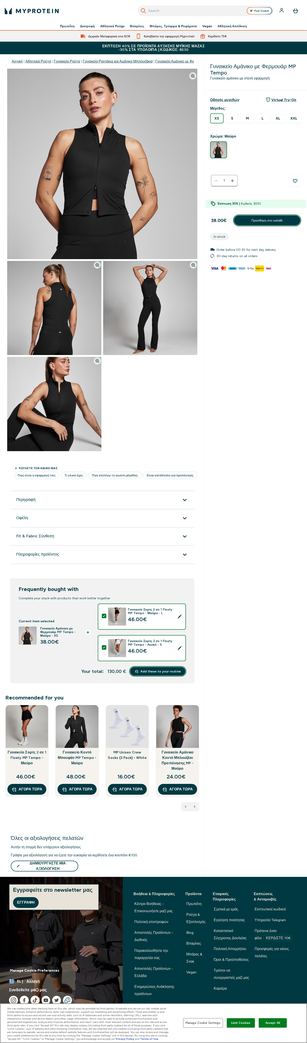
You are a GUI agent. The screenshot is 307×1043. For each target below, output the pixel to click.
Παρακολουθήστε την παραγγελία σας (151, 954)
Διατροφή (87, 26)
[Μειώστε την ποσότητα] (216, 180)
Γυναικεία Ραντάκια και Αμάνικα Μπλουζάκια (118, 61)
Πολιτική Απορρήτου (230, 949)
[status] (224, 180)
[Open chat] (67, 1000)
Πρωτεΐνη (67, 26)
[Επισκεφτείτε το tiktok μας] (35, 1000)
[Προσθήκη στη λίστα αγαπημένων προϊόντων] (295, 180)
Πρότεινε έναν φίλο (273, 934)
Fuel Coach (261, 10)
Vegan (207, 26)
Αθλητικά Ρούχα (112, 26)
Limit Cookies (240, 1023)
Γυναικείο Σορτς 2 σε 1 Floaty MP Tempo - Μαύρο (27, 757)
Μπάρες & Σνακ (194, 957)
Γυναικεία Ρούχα (67, 61)
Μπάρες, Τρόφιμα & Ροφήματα (173, 26)
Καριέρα (220, 988)
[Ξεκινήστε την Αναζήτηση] (143, 10)
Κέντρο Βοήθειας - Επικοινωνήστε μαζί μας (153, 907)
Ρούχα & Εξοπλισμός (196, 918)
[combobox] (206, 10)
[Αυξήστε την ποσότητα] (232, 180)
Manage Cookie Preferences (34, 970)
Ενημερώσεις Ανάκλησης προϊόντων (154, 990)
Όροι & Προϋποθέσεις (231, 960)
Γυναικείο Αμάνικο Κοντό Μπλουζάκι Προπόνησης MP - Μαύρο (178, 760)
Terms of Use (149, 1039)
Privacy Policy (125, 1039)
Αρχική (17, 61)
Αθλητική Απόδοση (232, 26)
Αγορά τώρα (30, 789)
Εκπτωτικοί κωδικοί (270, 909)
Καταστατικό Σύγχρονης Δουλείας (230, 934)
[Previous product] (185, 806)
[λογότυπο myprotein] (32, 11)
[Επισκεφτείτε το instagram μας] (13, 1000)
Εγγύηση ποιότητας (229, 920)
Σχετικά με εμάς (226, 909)
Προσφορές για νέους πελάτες (272, 952)
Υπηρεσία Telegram (270, 920)
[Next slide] (198, 761)
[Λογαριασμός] (282, 11)
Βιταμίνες (137, 26)
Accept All (272, 1023)
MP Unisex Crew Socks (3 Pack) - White (127, 755)
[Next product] (194, 806)
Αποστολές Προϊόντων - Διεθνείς (153, 936)
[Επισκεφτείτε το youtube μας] (45, 1000)
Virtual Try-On (283, 100)
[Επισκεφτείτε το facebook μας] (24, 1000)
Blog (190, 932)
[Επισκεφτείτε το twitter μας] (56, 1000)
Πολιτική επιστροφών (151, 922)
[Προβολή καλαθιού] (295, 11)
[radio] (217, 118)
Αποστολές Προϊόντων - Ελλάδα (153, 972)
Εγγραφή (26, 902)
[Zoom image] (192, 75)
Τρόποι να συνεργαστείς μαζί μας (231, 974)
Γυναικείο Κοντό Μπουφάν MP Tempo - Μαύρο (77, 757)
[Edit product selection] (179, 616)
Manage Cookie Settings (203, 1023)
